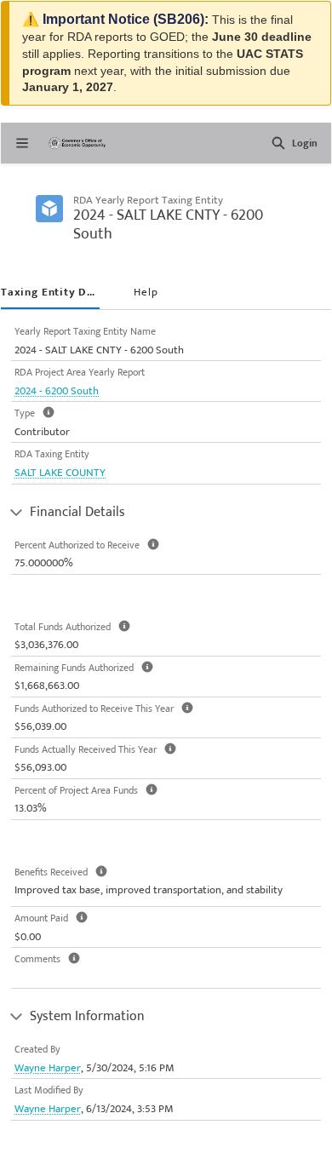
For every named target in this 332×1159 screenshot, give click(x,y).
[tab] (50, 294)
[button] (278, 143)
